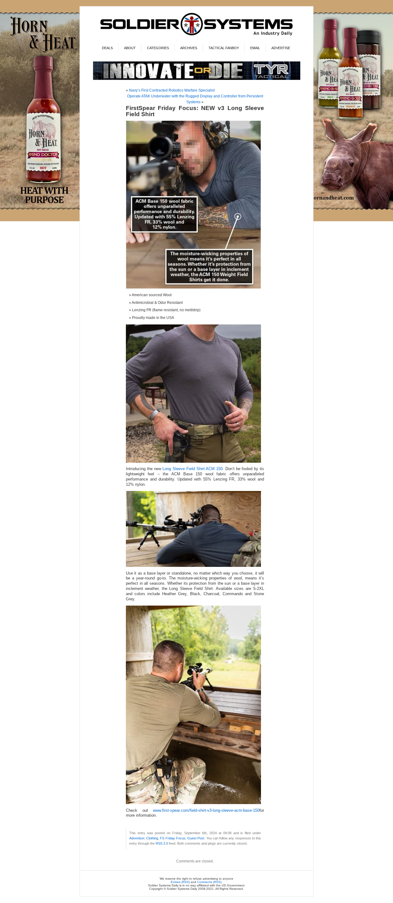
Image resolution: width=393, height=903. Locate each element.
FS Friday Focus (172, 838)
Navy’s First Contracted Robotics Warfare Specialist (172, 90)
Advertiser (136, 838)
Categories (158, 48)
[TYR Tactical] (196, 78)
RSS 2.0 (162, 843)
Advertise (280, 48)
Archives (188, 48)
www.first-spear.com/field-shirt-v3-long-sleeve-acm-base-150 (206, 810)
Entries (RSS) (180, 882)
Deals (107, 48)
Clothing (152, 838)
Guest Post (195, 838)
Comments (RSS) (209, 882)
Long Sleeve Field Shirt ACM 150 (192, 469)
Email (255, 48)
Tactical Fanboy (223, 48)
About (130, 48)
